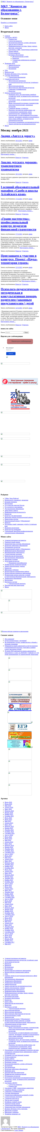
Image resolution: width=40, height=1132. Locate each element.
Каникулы (8, 514)
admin (30, 140)
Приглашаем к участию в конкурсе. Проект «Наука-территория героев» (19, 259)
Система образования (12, 75)
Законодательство (14, 65)
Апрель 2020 (9, 904)
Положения (12, 68)
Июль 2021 (8, 885)
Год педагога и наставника (13, 507)
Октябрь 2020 (9, 895)
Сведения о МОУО (11, 37)
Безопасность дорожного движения (16, 500)
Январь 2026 (9, 812)
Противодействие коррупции (14, 585)
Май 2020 (8, 902)
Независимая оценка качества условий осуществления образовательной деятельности (20, 575)
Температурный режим (12, 542)
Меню (7, 27)
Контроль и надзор (11, 582)
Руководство (13, 39)
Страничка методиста (12, 79)
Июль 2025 (8, 818)
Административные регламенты (15, 540)
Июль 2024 (8, 837)
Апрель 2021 (9, 889)
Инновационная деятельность (14, 552)
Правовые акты (10, 63)
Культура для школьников (13, 515)
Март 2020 (8, 906)
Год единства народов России (14, 505)
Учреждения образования (17, 77)
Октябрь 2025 (9, 816)
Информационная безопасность (15, 512)
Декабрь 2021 (9, 878)
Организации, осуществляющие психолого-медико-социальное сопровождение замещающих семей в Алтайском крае (22, 1051)
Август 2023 (9, 854)
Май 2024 (8, 840)
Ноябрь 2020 (9, 894)
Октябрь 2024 (9, 831)
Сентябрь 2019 (9, 914)
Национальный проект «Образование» (17, 549)
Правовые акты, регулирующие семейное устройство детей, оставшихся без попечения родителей (24, 96)
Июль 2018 (8, 935)
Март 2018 (8, 937)
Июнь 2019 (8, 920)
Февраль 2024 (9, 845)
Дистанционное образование (14, 509)
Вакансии (15, 58)
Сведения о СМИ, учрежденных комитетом (23, 49)
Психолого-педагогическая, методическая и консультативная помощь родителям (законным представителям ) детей (20, 296)
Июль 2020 (8, 901)
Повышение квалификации (18, 563)
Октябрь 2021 (9, 882)
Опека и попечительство (13, 93)
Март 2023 (8, 861)
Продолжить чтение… (8, 154)
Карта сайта (9, 26)
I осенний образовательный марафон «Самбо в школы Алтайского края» (20, 190)
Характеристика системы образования (17, 544)
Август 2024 (9, 835)
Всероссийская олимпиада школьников (18, 573)
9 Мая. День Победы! (12, 498)
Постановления (14, 67)
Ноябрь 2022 (9, 866)
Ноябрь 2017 (9, 940)
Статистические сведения (13, 554)
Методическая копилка (16, 86)
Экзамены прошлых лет (12, 1114)
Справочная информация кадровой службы (19, 1095)
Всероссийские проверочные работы (17, 571)
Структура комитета (15, 41)
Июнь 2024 (8, 838)
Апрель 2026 (9, 807)
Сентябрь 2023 (9, 852)
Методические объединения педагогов (21, 87)
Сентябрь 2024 (9, 833)
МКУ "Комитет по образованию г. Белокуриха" (14, 10)
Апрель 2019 (9, 923)
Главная (7, 36)
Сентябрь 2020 (9, 897)
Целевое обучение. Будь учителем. (16, 74)
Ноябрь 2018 (9, 928)
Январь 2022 (9, 876)
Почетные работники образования (16, 545)
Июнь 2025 (8, 819)
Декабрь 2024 (9, 830)
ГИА (6, 70)
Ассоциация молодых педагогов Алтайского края (21, 960)
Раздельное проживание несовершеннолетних (24, 122)
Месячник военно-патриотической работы (19, 517)
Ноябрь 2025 (9, 814)
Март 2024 (8, 844)
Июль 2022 (8, 869)
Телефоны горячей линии (13, 1102)
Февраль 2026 (9, 811)
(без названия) (9, 639)
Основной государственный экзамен (17, 1055)
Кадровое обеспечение (16, 55)
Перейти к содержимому (9, 22)
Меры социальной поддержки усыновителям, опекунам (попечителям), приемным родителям (24, 104)
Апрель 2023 (9, 859)
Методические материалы (17, 81)
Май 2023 (8, 857)
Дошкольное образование (13, 578)
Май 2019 (8, 921)
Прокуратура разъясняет (13, 529)
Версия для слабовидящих (21, 341)
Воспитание (9, 503)
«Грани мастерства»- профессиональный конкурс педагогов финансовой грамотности (18, 224)
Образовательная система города (15, 1024)
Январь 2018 (9, 939)
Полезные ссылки (11, 1062)
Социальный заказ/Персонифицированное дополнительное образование (19, 532)
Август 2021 (9, 883)
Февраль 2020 (9, 908)
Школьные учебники (12, 570)
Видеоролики (9, 967)
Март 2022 (8, 873)
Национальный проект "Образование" (17, 521)
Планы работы (13, 51)
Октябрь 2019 (9, 913)
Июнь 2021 (8, 887)
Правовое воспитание (12, 528)
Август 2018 (9, 933)
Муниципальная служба (20, 56)
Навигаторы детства (11, 519)
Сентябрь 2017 (9, 942)
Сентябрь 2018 (9, 932)
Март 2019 (8, 925)
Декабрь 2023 (9, 849)
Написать (11, 353)
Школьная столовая (11, 559)
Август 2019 (9, 916)
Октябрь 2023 (9, 850)
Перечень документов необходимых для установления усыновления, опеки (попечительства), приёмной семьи (22, 111)
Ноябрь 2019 (9, 911)
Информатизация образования (15, 551)
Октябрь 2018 (9, 930)
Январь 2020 (9, 909)
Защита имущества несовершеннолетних (22, 124)
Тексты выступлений (16, 44)
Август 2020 (9, 899)
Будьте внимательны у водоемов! (16, 640)
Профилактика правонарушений (15, 564)
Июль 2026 (8, 802)
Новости (18, 157)
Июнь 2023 (8, 856)
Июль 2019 (8, 918)
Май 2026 (8, 806)
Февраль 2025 (9, 826)
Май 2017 (8, 944)
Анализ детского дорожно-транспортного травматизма (19, 165)
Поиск (3, 332)
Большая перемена (11, 502)
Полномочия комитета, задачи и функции (22, 43)
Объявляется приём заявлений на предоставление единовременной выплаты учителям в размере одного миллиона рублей (21, 647)
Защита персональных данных (15, 566)
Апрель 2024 (9, 842)
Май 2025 (8, 821)
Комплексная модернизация (14, 556)
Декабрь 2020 (9, 892)
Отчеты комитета (14, 53)
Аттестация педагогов (12, 561)
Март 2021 (8, 890)
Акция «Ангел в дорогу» (18, 136)
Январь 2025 (9, 828)
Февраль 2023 (9, 863)
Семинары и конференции (17, 89)
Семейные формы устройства (18, 108)
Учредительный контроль (17, 583)
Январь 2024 (9, 847)
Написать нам (9, 72)
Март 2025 (8, 825)
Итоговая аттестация (11, 996)
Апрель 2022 (9, 871)
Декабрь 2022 (9, 864)
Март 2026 (8, 809)
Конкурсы (12, 91)
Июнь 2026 (8, 804)
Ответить (25, 157)
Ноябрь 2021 (9, 880)
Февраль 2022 (9, 875)
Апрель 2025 (9, 823)
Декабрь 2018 (9, 927)
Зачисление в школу (11, 510)
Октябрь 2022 (9, 868)
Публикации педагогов (12, 547)
